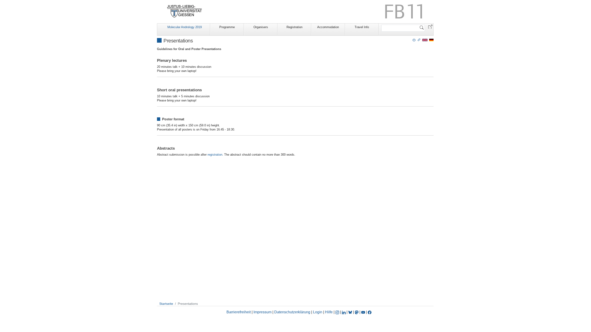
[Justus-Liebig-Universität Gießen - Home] (184, 11)
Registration (294, 27)
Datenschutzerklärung (292, 312)
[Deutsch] (431, 40)
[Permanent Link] (419, 39)
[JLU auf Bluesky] (350, 312)
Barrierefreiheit (238, 312)
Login (318, 312)
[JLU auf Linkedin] (344, 312)
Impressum (262, 312)
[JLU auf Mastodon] (357, 312)
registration (215, 154)
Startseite (166, 303)
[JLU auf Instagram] (337, 312)
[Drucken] (414, 40)
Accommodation (328, 27)
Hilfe (329, 312)
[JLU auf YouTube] (363, 312)
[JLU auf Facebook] (369, 312)
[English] (425, 40)
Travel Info (362, 27)
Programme (227, 27)
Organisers (260, 27)
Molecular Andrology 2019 (184, 27)
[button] (430, 26)
